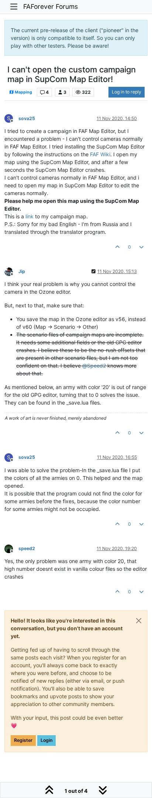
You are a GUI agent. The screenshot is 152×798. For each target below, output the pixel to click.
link (29, 216)
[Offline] (11, 271)
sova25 (26, 118)
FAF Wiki (100, 154)
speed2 (26, 548)
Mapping (23, 92)
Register (23, 740)
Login (46, 740)
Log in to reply (126, 92)
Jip (21, 271)
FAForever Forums (50, 6)
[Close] (138, 621)
